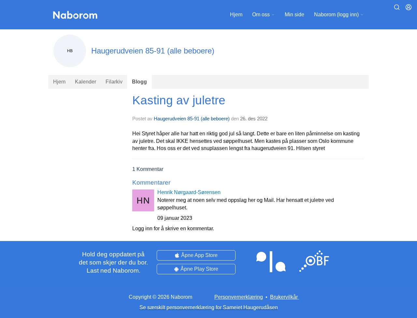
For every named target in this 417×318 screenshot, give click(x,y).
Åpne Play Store (199, 269)
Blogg (139, 81)
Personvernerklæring (238, 297)
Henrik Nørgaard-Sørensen (189, 192)
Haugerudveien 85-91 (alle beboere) (192, 118)
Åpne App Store (199, 255)
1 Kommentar (147, 169)
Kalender (85, 81)
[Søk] (397, 7)
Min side (294, 14)
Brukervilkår (284, 297)
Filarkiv (114, 81)
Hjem (236, 14)
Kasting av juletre (178, 100)
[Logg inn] (408, 7)
